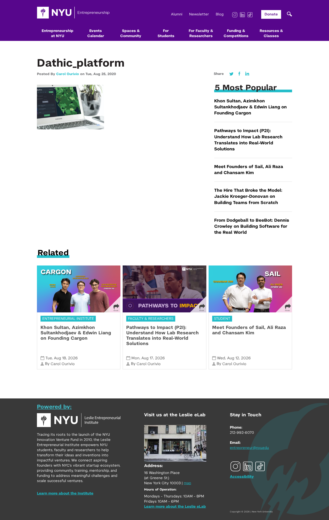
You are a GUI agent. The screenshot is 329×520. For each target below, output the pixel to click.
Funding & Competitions (236, 33)
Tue (48, 358)
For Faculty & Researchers (201, 33)
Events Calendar (95, 33)
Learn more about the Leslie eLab (175, 506)
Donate (271, 14)
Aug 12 (233, 358)
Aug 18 (60, 358)
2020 (111, 74)
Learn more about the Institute (65, 493)
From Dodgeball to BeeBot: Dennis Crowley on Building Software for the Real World (251, 226)
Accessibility (242, 476)
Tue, (89, 74)
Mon (135, 358)
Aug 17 (147, 358)
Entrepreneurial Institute (68, 318)
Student (222, 318)
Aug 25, (100, 74)
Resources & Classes (271, 33)
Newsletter (199, 14)
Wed (221, 358)
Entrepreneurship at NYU (57, 33)
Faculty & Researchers (150, 318)
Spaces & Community (130, 33)
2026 (73, 358)
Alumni (176, 14)
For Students (166, 33)
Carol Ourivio (67, 74)
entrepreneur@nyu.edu (249, 448)
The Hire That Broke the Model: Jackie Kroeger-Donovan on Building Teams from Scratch (248, 196)
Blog (220, 14)
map (187, 483)
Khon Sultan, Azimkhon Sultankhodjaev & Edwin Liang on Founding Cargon (250, 107)
